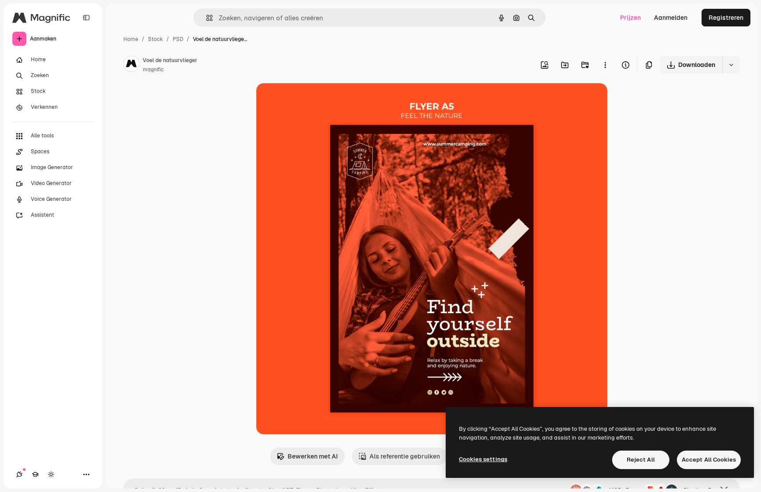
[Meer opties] (605, 65)
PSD (178, 39)
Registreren (726, 18)
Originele (314, 100)
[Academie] (35, 474)
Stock (155, 39)
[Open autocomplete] (206, 18)
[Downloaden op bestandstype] (731, 65)
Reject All (641, 459)
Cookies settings (483, 459)
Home (130, 39)
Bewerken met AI (313, 456)
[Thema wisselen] (51, 474)
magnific (153, 69)
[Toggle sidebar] (86, 18)
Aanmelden (670, 18)
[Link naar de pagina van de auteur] (131, 65)
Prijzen (630, 18)
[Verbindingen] (19, 474)
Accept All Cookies (709, 459)
